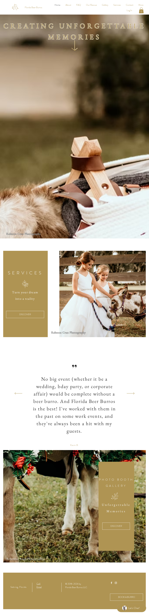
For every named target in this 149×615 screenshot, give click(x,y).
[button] (141, 10)
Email (39, 587)
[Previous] (18, 393)
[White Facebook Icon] (111, 582)
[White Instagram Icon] (115, 582)
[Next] (130, 393)
